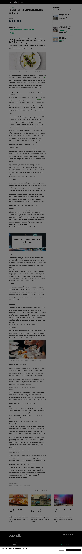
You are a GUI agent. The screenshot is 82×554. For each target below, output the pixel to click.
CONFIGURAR (61, 550)
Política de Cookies (27, 551)
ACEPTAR (77, 550)
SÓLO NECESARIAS (69, 550)
